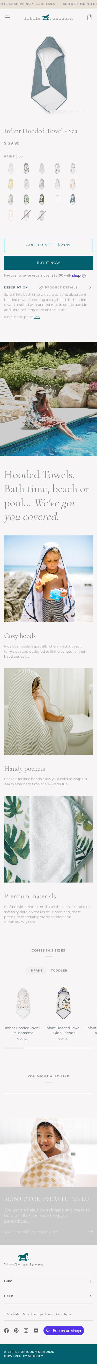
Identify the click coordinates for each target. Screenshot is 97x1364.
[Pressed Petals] (12, 201)
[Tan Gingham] (43, 169)
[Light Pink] (12, 216)
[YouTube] (36, 1330)
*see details (43, 4)
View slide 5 (77, 111)
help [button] (8, 1296)
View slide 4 (71, 111)
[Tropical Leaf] (27, 201)
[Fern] (43, 201)
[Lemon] (12, 185)
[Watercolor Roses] (74, 185)
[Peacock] (58, 185)
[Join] (88, 1231)
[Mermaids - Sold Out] (41, 216)
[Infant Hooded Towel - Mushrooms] (22, 1003)
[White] (58, 201)
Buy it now (48, 263)
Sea (37, 317)
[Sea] (74, 201)
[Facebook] (6, 1330)
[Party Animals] (27, 185)
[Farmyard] (58, 169)
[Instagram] (26, 1330)
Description (16, 287)
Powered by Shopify (23, 1356)
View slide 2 (59, 111)
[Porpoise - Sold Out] (27, 216)
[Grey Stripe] (43, 185)
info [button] (8, 1281)
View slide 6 (83, 111)
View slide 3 (65, 111)
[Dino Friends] (27, 169)
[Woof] (74, 169)
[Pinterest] (16, 1330)
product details (61, 287)
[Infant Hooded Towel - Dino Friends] (63, 1003)
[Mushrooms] (12, 169)
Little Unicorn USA (26, 1352)
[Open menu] (12, 17)
